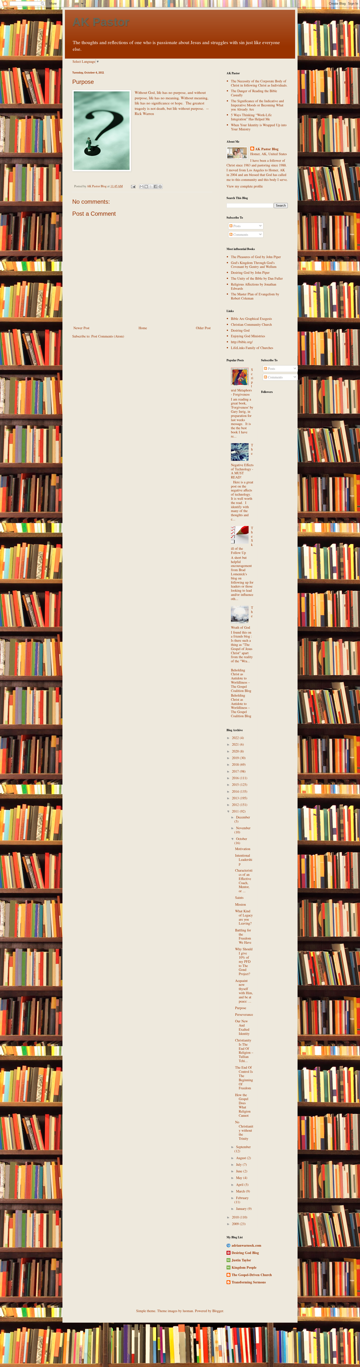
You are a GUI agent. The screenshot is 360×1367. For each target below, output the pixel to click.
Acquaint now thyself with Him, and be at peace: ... (244, 990)
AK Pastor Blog (266, 149)
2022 (236, 737)
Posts (236, 226)
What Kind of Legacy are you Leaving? (244, 917)
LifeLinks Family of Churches (252, 347)
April (240, 1184)
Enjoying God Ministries (248, 336)
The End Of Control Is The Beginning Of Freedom (244, 1077)
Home (143, 328)
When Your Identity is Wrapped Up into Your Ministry (259, 127)
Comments (240, 234)
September (243, 1146)
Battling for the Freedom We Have (243, 936)
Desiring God (240, 330)
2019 (236, 757)
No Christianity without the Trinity (244, 1130)
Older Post (203, 328)
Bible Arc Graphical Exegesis (251, 318)
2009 (236, 1223)
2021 (236, 744)
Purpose (240, 1007)
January (242, 1208)
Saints (239, 897)
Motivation (242, 848)
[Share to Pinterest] (160, 186)
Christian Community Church (251, 324)
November (243, 828)
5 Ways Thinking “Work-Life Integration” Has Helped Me (251, 117)
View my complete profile (245, 186)
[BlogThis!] (146, 186)
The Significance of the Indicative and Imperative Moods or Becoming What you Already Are (257, 105)
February (242, 1197)
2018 (236, 764)
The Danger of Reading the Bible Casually (254, 92)
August (241, 1157)
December (243, 817)
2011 (236, 811)
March (241, 1191)
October (241, 838)
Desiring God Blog (245, 1252)
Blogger (217, 1310)
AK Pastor (100, 21)
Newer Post (81, 328)
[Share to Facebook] (155, 186)
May (239, 1177)
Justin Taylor (241, 1260)
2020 (236, 751)
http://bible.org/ (242, 341)
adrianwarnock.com (246, 1245)
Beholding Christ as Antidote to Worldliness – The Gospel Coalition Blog (241, 680)
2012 (236, 804)
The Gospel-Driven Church (252, 1274)
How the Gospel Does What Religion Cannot (243, 1105)
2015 (236, 784)
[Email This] (141, 186)
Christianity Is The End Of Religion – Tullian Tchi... (244, 1050)
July (239, 1164)
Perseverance (244, 1014)
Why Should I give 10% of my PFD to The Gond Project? (243, 961)
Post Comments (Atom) (107, 336)
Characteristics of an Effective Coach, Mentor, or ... (243, 880)
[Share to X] (150, 186)
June (239, 1171)
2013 (236, 798)
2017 (236, 771)
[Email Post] (133, 186)
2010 (236, 1217)
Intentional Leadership (243, 859)
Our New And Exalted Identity (242, 1027)
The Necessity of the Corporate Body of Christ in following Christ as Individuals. (259, 83)
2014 (236, 791)
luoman (188, 1310)
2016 (236, 778)
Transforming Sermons (249, 1282)
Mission (240, 904)
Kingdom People (244, 1267)
